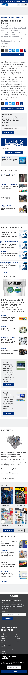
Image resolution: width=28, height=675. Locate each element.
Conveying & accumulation (9, 184)
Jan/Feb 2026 (21, 525)
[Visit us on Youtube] (12, 630)
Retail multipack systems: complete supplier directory (7, 574)
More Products (8, 478)
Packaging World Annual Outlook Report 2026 (9, 160)
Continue (14, 671)
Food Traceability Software (10, 473)
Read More (8, 385)
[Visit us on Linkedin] (9, 630)
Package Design (5, 298)
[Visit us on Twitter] (5, 630)
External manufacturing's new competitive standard (8, 564)
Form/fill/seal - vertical (8, 231)
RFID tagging (5, 198)
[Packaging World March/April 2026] (7, 516)
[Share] (10, 50)
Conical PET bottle (7, 176)
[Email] (6, 50)
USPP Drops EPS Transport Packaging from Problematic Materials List (8, 341)
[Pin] (21, 50)
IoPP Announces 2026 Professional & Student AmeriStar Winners (13, 302)
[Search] (22, 4)
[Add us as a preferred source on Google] (25, 50)
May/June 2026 (21, 505)
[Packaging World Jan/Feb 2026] (21, 516)
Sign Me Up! (8, 133)
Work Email (6, 125)
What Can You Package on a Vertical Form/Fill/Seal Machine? (9, 234)
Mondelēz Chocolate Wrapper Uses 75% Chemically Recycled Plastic (8, 318)
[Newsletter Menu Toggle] (18, 4)
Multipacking (5, 571)
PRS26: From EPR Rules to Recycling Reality (8, 329)
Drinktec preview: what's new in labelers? (9, 187)
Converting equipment (8, 174)
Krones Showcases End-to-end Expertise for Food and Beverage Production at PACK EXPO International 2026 (13, 455)
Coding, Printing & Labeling (12, 18)
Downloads (4, 550)
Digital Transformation (8, 540)
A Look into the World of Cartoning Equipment (9, 254)
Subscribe (8, 531)
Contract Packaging (7, 561)
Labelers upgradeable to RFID (9, 209)
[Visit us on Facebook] (2, 630)
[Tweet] (17, 50)
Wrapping (4, 315)
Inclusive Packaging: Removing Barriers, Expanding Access (8, 554)
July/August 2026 (7, 505)
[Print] (2, 50)
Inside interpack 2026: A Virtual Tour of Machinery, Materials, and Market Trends (9, 543)
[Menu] (25, 4)
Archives (20, 531)
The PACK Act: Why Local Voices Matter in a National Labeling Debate (9, 352)
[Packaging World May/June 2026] (21, 495)
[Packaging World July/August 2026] (7, 495)
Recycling (4, 326)
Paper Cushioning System (9, 469)
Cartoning (4, 251)
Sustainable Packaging (8, 337)
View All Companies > (14, 152)
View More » (4, 272)
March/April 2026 (7, 525)
